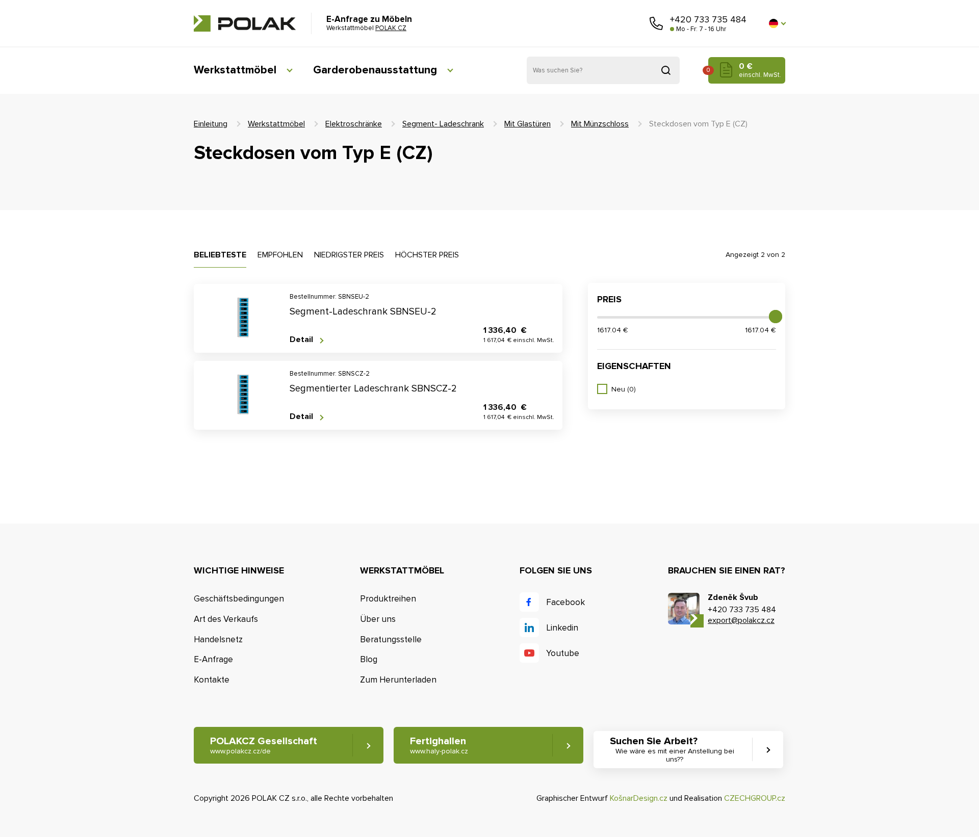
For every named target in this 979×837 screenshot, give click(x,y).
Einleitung (210, 124)
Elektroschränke (353, 124)
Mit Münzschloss (600, 124)
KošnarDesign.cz (638, 798)
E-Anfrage (213, 659)
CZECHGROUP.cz (754, 798)
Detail (301, 340)
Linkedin (562, 627)
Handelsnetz (218, 639)
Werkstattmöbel (235, 70)
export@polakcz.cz (741, 620)
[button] (777, 23)
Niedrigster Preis (349, 255)
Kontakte (211, 679)
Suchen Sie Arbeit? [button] (672, 749)
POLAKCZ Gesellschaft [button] (263, 745)
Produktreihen (388, 598)
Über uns (378, 619)
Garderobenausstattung (375, 70)
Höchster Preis (427, 255)
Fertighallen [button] (439, 745)
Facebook (565, 602)
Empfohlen (280, 255)
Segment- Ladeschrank (443, 124)
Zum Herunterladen (398, 679)
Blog (368, 659)
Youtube (562, 653)
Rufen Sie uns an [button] (656, 23)
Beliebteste (220, 255)
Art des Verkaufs (226, 619)
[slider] (775, 316)
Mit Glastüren (527, 124)
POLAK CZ (245, 23)
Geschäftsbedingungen (239, 598)
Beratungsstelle (391, 639)
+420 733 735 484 (708, 19)
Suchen (666, 70)
